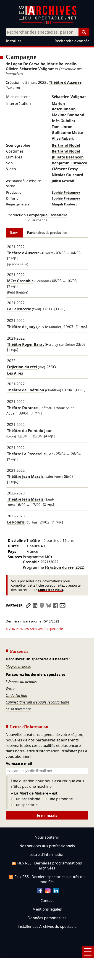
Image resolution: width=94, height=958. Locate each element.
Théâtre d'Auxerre (65, 82)
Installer (13, 40)
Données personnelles (47, 917)
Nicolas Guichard (67, 174)
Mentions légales (47, 909)
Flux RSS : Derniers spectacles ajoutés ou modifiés (50, 879)
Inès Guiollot (63, 120)
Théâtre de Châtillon (25, 390)
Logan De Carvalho (28, 63)
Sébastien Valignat (37, 68)
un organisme (27, 799)
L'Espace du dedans (21, 681)
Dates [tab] (14, 233)
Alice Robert (63, 138)
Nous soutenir (47, 837)
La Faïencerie (19, 308)
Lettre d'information (47, 854)
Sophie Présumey (66, 192)
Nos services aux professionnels (47, 845)
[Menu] (88, 952)
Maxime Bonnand (68, 114)
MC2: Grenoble (20, 281)
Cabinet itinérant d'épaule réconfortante (37, 702)
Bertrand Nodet (66, 145)
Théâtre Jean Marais (25, 476)
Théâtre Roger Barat (25, 344)
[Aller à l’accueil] (47, 23)
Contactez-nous (50, 590)
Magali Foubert (64, 204)
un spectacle (26, 805)
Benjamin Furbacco (69, 162)
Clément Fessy (65, 168)
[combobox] (42, 32)
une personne (60, 799)
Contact (47, 900)
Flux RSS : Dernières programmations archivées (49, 866)
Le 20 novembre (18, 708)
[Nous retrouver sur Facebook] (39, 891)
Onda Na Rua (16, 695)
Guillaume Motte (67, 132)
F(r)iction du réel (22, 367)
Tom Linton (62, 126)
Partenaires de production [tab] (47, 233)
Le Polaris (16, 522)
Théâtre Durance (22, 407)
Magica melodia (18, 666)
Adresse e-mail (19, 764)
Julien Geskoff (63, 181)
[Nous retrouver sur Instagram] (48, 891)
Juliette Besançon (68, 157)
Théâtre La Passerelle (26, 453)
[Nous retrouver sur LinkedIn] (56, 891)
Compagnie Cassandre (47, 214)
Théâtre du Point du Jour (29, 430)
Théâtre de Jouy (21, 326)
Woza (10, 688)
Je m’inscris (47, 815)
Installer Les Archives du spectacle (47, 926)
